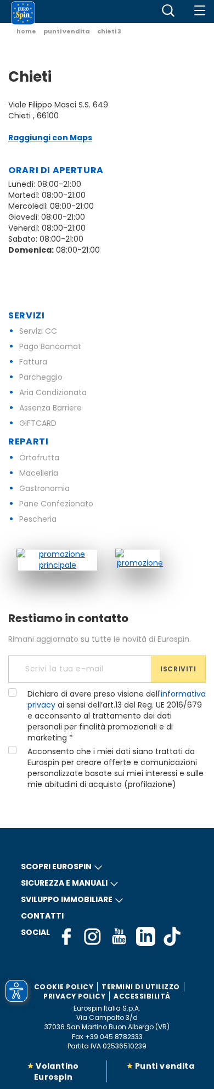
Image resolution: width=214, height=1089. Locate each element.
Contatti (42, 915)
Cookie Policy (64, 986)
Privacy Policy (74, 996)
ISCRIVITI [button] (178, 669)
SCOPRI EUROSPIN (56, 866)
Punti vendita (164, 1066)
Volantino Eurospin (56, 1071)
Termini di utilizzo (141, 986)
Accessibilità (142, 996)
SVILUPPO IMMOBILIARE (66, 899)
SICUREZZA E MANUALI (64, 882)
